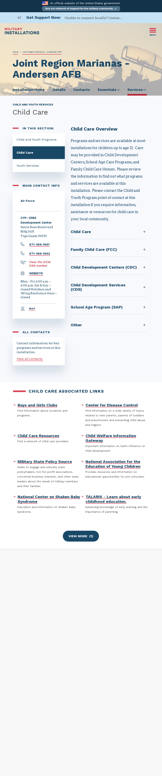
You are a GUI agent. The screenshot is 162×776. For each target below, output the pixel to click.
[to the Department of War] (45, 3)
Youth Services (28, 165)
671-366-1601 (39, 244)
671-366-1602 (39, 253)
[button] (81, 8)
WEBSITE (36, 273)
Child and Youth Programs (37, 139)
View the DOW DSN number (40, 263)
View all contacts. (30, 359)
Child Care (25, 152)
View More (81, 536)
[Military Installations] (22, 33)
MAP (32, 308)
